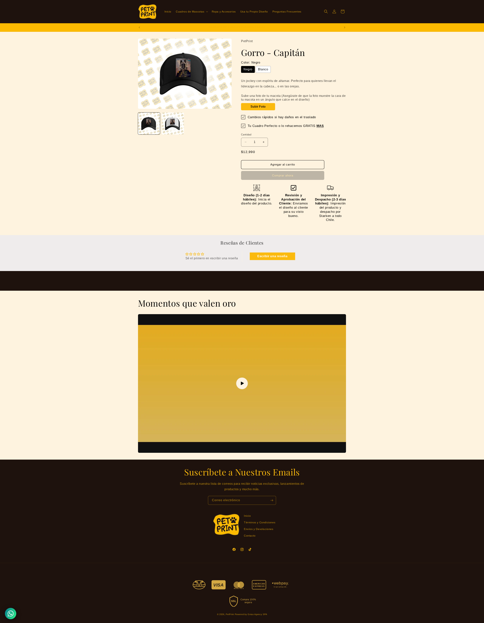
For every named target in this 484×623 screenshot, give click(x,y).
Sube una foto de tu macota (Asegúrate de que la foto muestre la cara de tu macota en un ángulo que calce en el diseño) (293, 97)
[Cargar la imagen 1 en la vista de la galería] (149, 123)
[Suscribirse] (272, 500)
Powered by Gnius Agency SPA (251, 614)
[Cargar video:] (242, 383)
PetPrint (230, 614)
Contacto (250, 535)
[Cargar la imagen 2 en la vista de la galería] (173, 123)
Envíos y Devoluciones (258, 529)
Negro (248, 69)
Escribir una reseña (272, 256)
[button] (191, 12)
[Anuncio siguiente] (345, 27)
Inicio (247, 515)
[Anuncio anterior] (139, 27)
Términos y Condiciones (259, 522)
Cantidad (246, 134)
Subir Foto (258, 106)
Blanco (263, 69)
